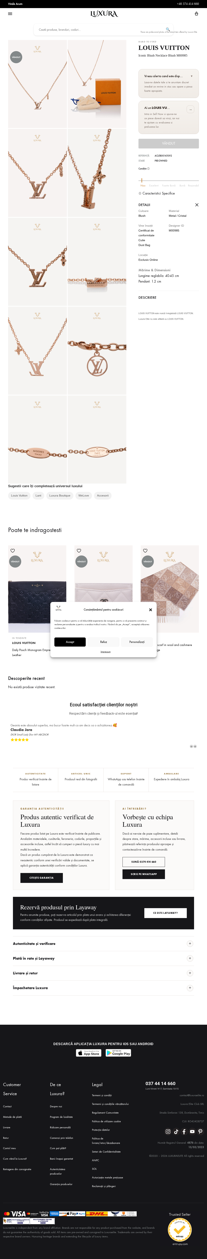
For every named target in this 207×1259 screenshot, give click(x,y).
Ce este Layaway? (165, 913)
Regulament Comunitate (105, 1112)
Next (195, 746)
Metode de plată (12, 1117)
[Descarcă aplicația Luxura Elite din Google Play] (118, 1053)
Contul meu (9, 1148)
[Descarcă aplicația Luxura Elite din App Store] (88, 1053)
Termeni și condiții (102, 1095)
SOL (94, 1169)
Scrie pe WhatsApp (144, 874)
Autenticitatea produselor (57, 1171)
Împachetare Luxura (30, 988)
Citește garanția (42, 877)
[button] (151, 610)
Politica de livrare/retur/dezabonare (106, 1141)
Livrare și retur (25, 973)
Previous (191, 746)
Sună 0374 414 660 (143, 861)
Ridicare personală (60, 1127)
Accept (70, 642)
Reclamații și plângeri (104, 1186)
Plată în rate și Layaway (34, 958)
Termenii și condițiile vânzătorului (110, 1104)
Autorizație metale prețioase (107, 1177)
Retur (6, 1138)
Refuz (103, 642)
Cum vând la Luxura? (15, 1158)
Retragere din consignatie (17, 1169)
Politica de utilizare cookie (106, 1121)
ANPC (95, 1160)
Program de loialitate (61, 1117)
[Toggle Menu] (10, 14)
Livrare (6, 1127)
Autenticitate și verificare (34, 943)
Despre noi (56, 1106)
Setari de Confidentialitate (106, 1151)
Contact (7, 1106)
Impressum (106, 651)
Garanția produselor (61, 1184)
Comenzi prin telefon (61, 1138)
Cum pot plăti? (58, 1148)
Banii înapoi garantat (61, 1158)
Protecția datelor (101, 1130)
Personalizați (137, 642)
